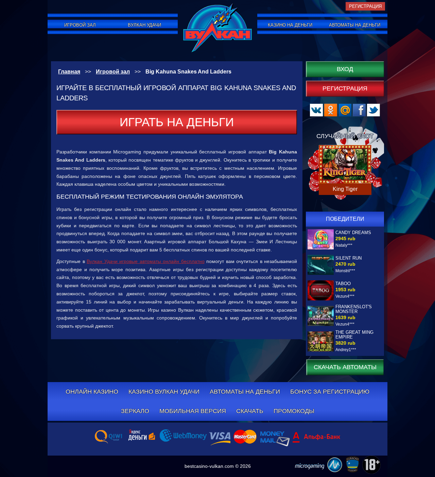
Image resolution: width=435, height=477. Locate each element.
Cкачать (249, 411)
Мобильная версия (192, 411)
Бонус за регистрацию (329, 391)
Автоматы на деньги (354, 25)
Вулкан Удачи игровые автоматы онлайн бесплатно (146, 261)
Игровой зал (80, 25)
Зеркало (135, 411)
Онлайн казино (92, 391)
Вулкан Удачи (144, 25)
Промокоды (294, 411)
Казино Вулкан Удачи (163, 391)
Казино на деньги (290, 25)
